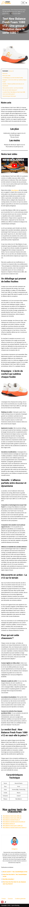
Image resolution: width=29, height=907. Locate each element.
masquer (11, 71)
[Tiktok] (5, 902)
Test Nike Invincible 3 (8, 879)
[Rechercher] (26, 2)
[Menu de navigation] (23, 2)
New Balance (15, 190)
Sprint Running (6, 9)
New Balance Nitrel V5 (9, 823)
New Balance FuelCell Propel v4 (11, 819)
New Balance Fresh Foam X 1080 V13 (13, 825)
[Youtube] (2, 902)
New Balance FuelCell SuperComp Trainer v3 (14, 827)
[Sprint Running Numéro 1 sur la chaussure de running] (6, 2)
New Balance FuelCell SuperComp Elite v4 (14, 821)
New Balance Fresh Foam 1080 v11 (12, 815)
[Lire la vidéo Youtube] (14, 165)
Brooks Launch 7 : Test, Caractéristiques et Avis (15, 871)
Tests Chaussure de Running (18, 9)
